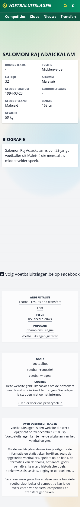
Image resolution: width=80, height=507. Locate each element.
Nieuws (50, 16)
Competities (15, 16)
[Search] (65, 5)
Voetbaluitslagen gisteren (40, 336)
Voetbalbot (40, 364)
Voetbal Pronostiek (40, 370)
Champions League (40, 330)
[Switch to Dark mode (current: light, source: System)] (73, 5)
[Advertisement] (40, 36)
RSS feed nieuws (40, 319)
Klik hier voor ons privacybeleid (40, 403)
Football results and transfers (40, 302)
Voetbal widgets (40, 376)
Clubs (34, 16)
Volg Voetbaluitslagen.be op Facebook (42, 274)
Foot (40, 308)
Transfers (69, 16)
